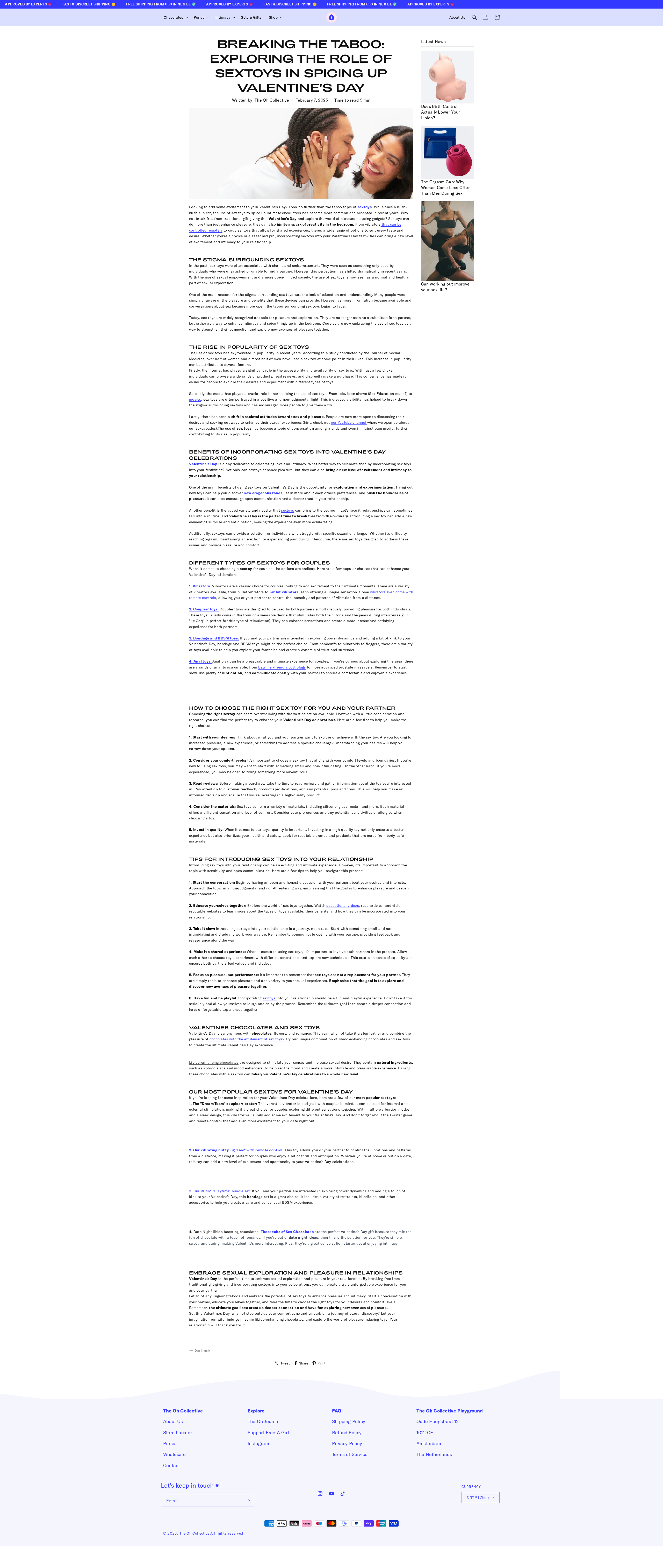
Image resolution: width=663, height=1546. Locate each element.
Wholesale (174, 1454)
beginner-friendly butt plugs (282, 667)
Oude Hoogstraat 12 (437, 1421)
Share (303, 1363)
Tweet (285, 1363)
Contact (171, 1465)
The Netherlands (434, 1454)
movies (195, 399)
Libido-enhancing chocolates (214, 1062)
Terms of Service (349, 1454)
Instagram (258, 1443)
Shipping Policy (348, 1421)
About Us (173, 1421)
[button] (175, 17)
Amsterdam (428, 1443)
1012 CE (424, 1433)
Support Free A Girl (268, 1433)
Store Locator (177, 1433)
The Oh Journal (264, 1421)
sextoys (287, 510)
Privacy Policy (347, 1443)
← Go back (200, 1350)
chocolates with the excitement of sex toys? (247, 1039)
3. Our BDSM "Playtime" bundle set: (220, 1191)
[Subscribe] (248, 1501)
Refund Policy (347, 1433)
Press (169, 1443)
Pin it (322, 1363)
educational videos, (343, 905)
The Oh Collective (194, 1533)
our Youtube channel (349, 422)
